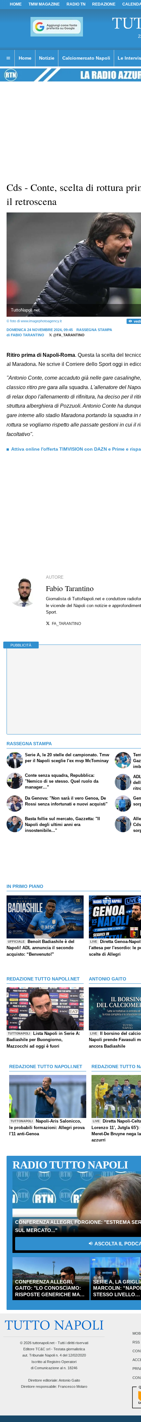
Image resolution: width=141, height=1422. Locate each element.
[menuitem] (8, 58)
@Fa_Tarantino (68, 335)
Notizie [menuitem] (46, 58)
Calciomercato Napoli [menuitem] (86, 58)
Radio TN (76, 4)
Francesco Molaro (72, 1386)
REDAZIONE (103, 4)
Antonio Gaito (69, 1380)
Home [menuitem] (25, 58)
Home (16, 4)
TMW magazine (44, 4)
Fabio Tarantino (27, 335)
